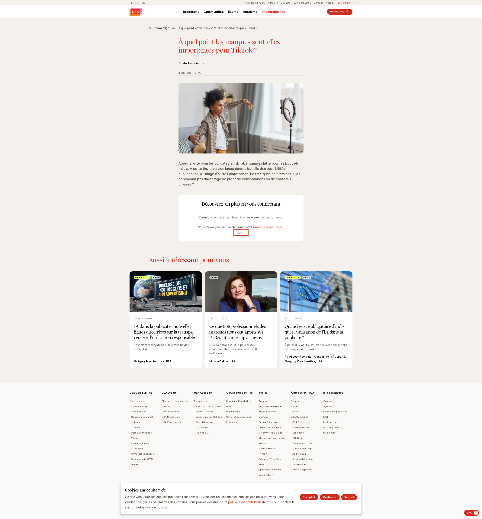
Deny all (349, 497)
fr (137, 3)
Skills (262, 464)
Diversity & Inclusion (270, 427)
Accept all (309, 497)
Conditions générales (335, 411)
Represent (191, 11)
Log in (241, 232)
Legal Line (298, 432)
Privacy (263, 454)
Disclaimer (329, 432)
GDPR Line (298, 438)
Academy (250, 11)
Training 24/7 (203, 432)
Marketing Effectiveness (272, 438)
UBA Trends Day (170, 411)
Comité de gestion (301, 469)
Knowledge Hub (274, 11)
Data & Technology (141, 432)
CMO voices (136, 448)
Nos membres (298, 464)
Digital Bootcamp (205, 422)
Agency (263, 401)
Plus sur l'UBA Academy (209, 406)
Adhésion (273, 3)
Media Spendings (302, 448)
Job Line (286, 3)
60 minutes (202, 427)
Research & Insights (270, 459)
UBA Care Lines (302, 3)
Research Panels (140, 443)
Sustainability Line (302, 459)
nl (131, 3)
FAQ (325, 417)
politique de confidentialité (247, 502)
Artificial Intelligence (270, 406)
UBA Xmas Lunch (171, 422)
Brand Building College (209, 417)
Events (233, 11)
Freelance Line (300, 427)
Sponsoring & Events (270, 469)
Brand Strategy (267, 411)
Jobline (295, 411)
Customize (329, 497)
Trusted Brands (267, 448)
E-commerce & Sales (270, 432)
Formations (200, 401)
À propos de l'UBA (255, 3)
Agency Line (299, 454)
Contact (318, 3)
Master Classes (204, 411)
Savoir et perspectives (238, 417)
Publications (233, 411)
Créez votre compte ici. (267, 227)
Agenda (330, 3)
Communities (214, 11)
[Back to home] (136, 11)
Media (134, 438)
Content (135, 427)
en (143, 3)
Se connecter (345, 3)
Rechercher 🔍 (339, 11)
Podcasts (231, 422)
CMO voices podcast (143, 454)
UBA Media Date (171, 417)
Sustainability (266, 475)
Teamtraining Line (302, 443)
